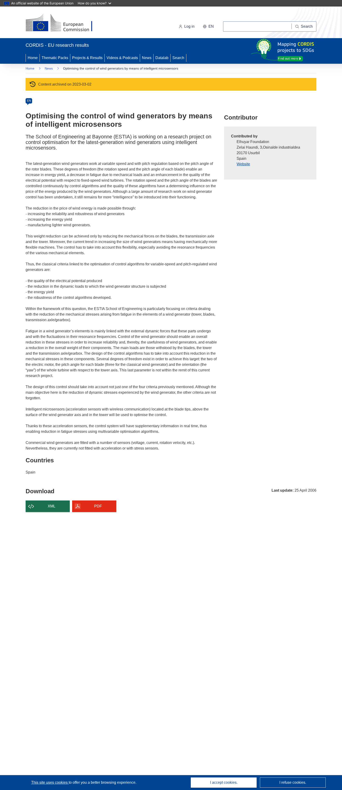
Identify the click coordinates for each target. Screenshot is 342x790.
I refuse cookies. (292, 782)
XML (51, 506)
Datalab (161, 58)
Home (33, 58)
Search (178, 58)
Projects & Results (87, 58)
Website (243, 164)
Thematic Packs (55, 58)
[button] (208, 26)
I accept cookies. (224, 782)
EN (29, 100)
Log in (189, 26)
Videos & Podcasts (122, 58)
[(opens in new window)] (63, 23)
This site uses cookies (50, 782)
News (146, 58)
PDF (98, 506)
